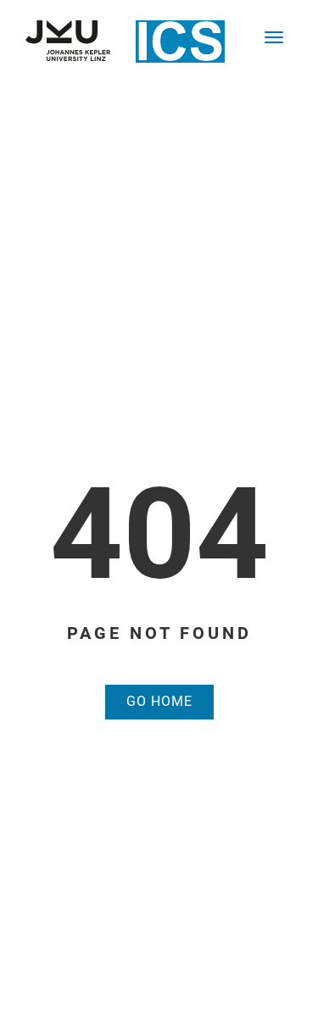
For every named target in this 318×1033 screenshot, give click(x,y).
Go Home (159, 701)
